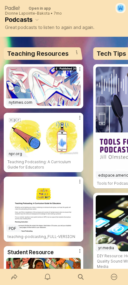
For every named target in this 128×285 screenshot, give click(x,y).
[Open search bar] (81, 277)
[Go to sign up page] (121, 8)
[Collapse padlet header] (37, 19)
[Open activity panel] (47, 277)
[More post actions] (75, 71)
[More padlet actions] (114, 277)
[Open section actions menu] (76, 52)
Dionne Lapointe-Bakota (27, 13)
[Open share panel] (14, 277)
